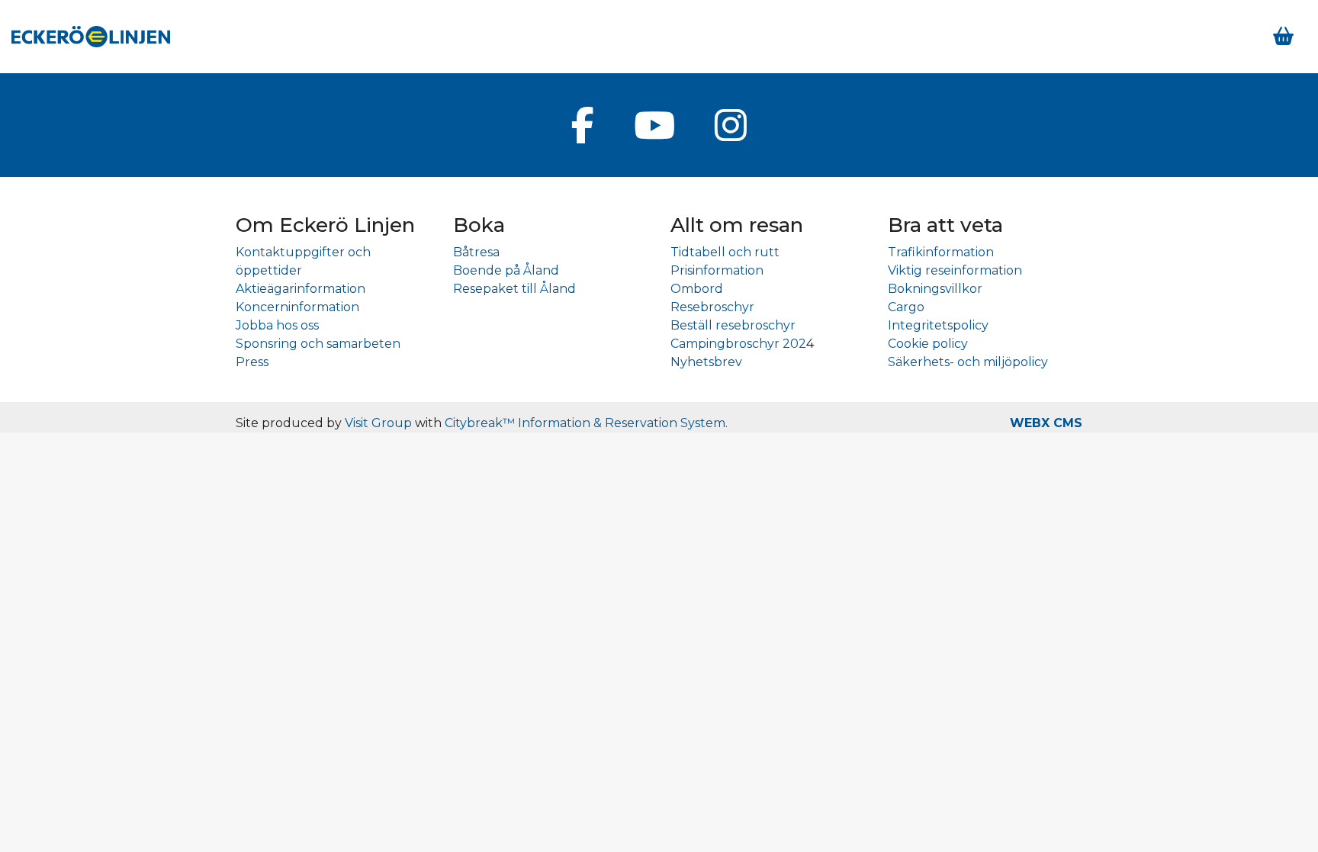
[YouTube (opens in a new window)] (654, 125)
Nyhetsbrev (706, 362)
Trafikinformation (941, 252)
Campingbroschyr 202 (738, 343)
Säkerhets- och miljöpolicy (968, 362)
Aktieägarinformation (300, 288)
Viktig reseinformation (955, 270)
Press (252, 362)
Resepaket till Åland (514, 288)
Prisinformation (716, 270)
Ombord (696, 288)
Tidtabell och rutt (725, 252)
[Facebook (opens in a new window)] (582, 125)
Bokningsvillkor (935, 288)
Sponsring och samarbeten (318, 343)
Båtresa (476, 252)
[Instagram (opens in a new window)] (730, 125)
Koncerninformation (297, 307)
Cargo (906, 307)
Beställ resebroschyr (733, 325)
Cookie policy (928, 343)
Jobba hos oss (277, 325)
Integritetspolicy (938, 325)
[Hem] (90, 36)
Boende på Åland (506, 270)
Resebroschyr (712, 307)
